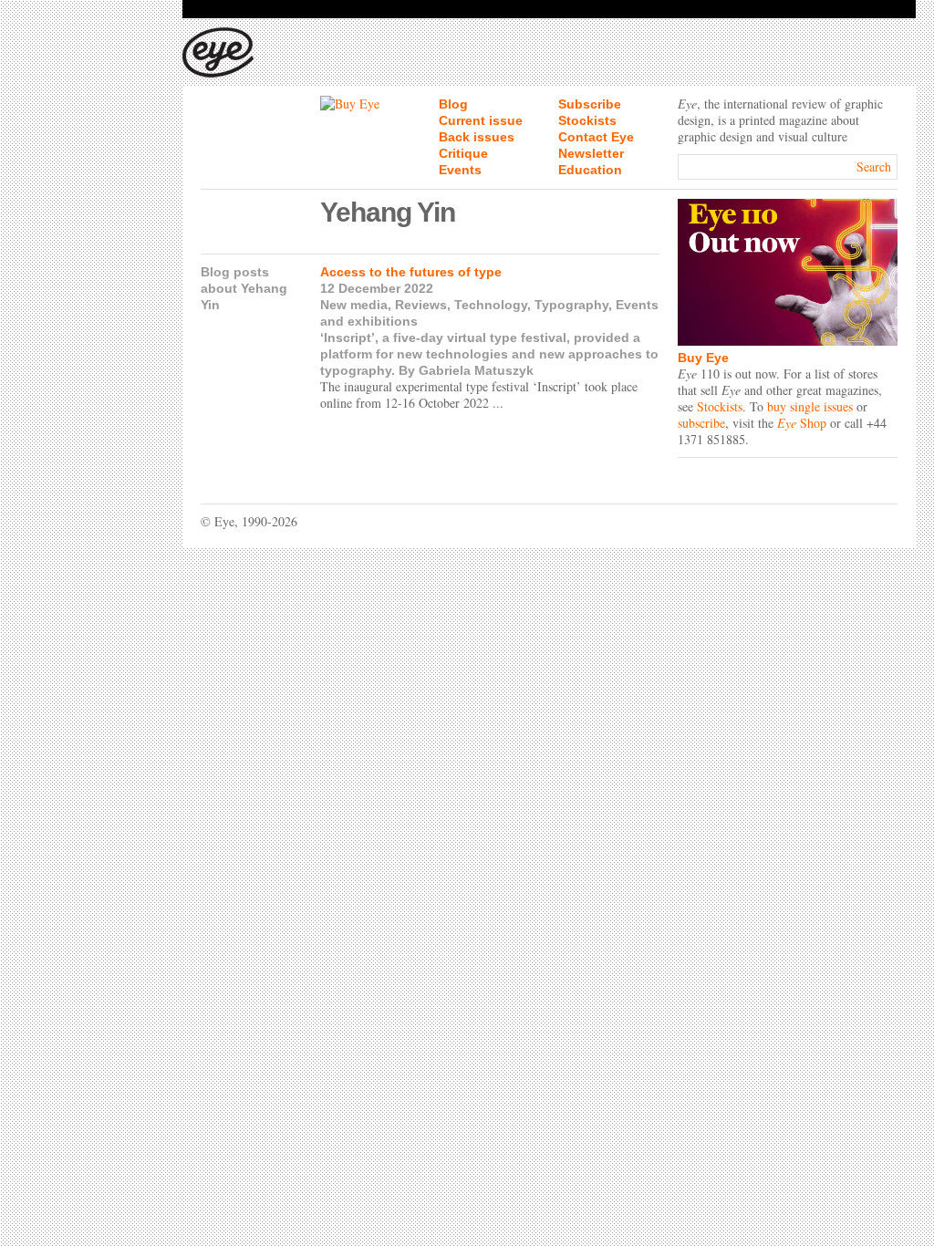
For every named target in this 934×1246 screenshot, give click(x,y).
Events (460, 169)
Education (590, 169)
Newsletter (591, 153)
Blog (453, 104)
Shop (801, 422)
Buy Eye (703, 357)
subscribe (701, 422)
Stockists (587, 120)
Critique (463, 153)
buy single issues (810, 406)
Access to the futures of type (411, 272)
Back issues (476, 137)
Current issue (481, 120)
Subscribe (589, 104)
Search (873, 166)
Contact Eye (596, 137)
